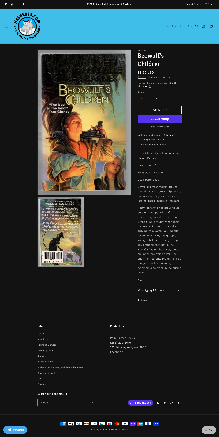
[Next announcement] (150, 4)
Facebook (116, 351)
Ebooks (41, 384)
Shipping (142, 77)
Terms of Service (47, 344)
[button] (6, 26)
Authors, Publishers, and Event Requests (60, 367)
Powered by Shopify (118, 430)
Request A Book (46, 373)
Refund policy (45, 350)
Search (41, 333)
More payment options (159, 127)
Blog (39, 378)
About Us (42, 339)
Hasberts (104, 430)
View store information (153, 144)
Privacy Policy (45, 361)
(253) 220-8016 (120, 342)
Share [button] (144, 300)
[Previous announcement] (68, 4)
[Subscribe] (91, 402)
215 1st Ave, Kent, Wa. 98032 (129, 347)
